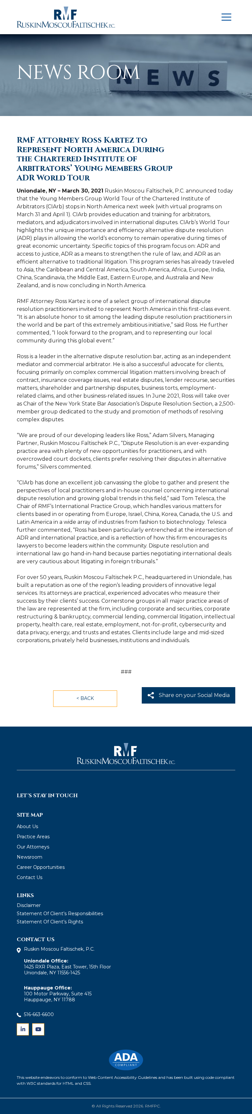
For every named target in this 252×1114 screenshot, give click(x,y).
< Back (85, 698)
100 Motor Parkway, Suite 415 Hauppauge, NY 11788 (58, 997)
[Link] (23, 1030)
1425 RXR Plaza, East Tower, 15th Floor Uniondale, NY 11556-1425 (67, 967)
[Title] (226, 17)
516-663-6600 (39, 1014)
